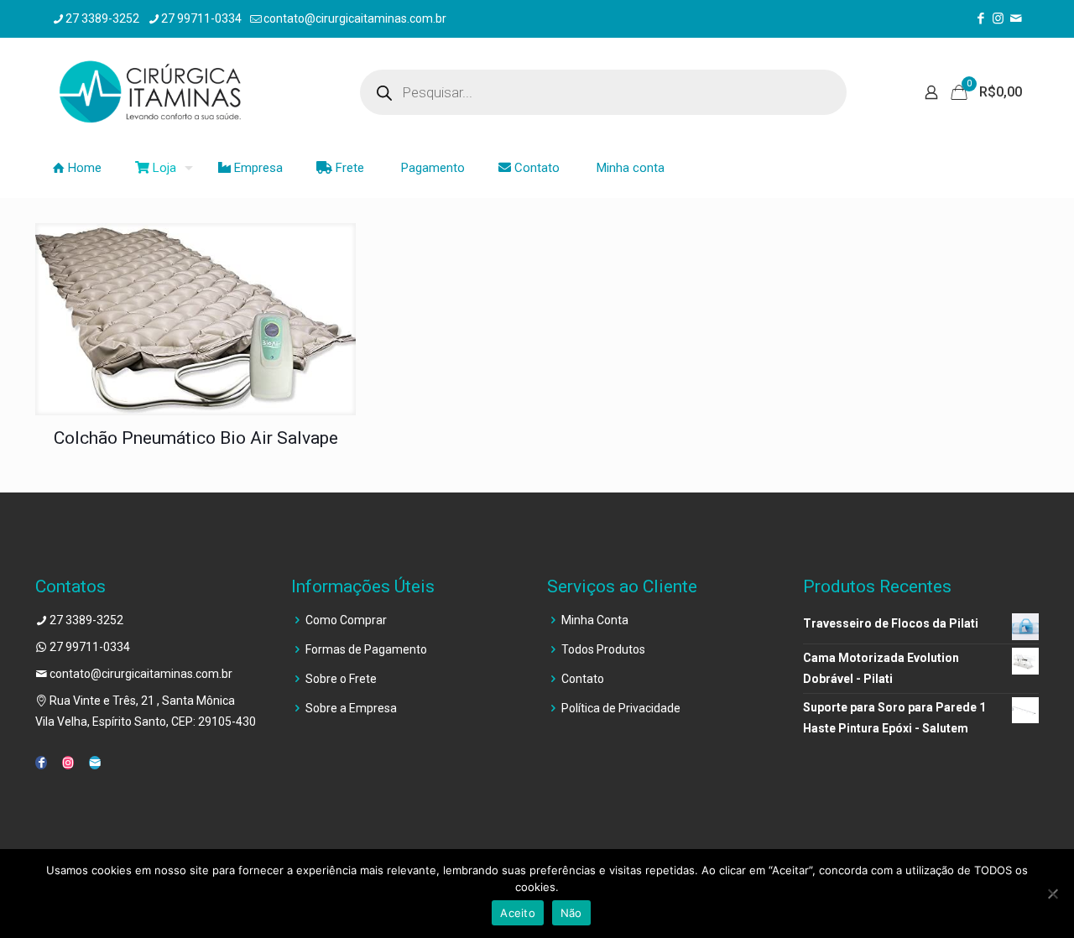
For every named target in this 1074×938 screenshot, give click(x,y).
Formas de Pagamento (366, 649)
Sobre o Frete (341, 678)
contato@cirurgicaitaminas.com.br (354, 18)
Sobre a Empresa (351, 708)
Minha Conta (594, 620)
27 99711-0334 (201, 18)
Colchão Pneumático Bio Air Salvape (196, 438)
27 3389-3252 (102, 18)
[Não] (1053, 893)
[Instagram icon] (998, 18)
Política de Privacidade (620, 708)
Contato (582, 678)
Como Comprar (346, 620)
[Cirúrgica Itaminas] (150, 92)
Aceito (517, 913)
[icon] (1015, 18)
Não (571, 913)
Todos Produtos (603, 649)
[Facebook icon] (980, 18)
